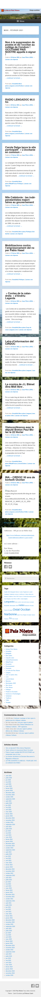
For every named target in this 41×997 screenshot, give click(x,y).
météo (21, 605)
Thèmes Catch (28, 993)
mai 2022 (8, 884)
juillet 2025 (9, 803)
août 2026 (8, 775)
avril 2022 (8, 886)
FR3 (17, 596)
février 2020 (9, 941)
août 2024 (8, 826)
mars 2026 (9, 786)
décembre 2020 (10, 920)
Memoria (8, 681)
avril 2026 (8, 784)
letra (16, 602)
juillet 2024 (9, 828)
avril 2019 (8, 962)
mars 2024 (9, 837)
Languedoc (9, 601)
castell (30, 592)
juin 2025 (8, 805)
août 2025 (8, 801)
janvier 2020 (9, 943)
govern (34, 596)
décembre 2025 (10, 792)
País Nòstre (9, 687)
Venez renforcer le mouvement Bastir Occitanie (19, 750)
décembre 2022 (10, 869)
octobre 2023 (9, 848)
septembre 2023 (10, 850)
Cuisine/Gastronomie (12, 660)
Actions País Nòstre (11, 649)
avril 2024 (8, 835)
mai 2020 (8, 935)
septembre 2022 (10, 875)
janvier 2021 (9, 918)
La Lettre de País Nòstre (13, 670)
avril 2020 (8, 937)
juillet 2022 (9, 879)
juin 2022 (8, 882)
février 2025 (9, 814)
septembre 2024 (10, 824)
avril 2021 (8, 911)
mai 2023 (8, 858)
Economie (8, 664)
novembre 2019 (10, 947)
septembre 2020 (10, 926)
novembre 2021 (10, 896)
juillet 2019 (9, 956)
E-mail (10, 566)
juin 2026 (8, 780)
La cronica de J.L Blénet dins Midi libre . (20, 385)
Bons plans (22, 231)
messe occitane (30, 602)
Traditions (8, 698)
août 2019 (8, 954)
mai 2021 (8, 909)
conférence (22, 594)
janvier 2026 (9, 790)
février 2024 (9, 839)
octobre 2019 (9, 949)
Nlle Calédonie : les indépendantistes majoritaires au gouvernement (20, 199)
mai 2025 (8, 807)
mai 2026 (8, 782)
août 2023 (8, 852)
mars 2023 (9, 862)
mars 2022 (9, 888)
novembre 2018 (10, 973)
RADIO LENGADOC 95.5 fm (20, 101)
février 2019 (9, 967)
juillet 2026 (9, 778)
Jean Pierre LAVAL (15, 598)
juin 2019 (8, 958)
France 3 (21, 596)
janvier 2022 (9, 892)
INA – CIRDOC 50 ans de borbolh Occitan (20, 478)
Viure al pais (15, 618)
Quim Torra (20, 614)
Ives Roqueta (7, 598)
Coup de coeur (10, 658)
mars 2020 (9, 939)
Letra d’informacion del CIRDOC (19, 342)
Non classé (9, 685)
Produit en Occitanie (11, 691)
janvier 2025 (9, 816)
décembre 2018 (10, 971)
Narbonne (27, 605)
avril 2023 (8, 860)
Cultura (26, 594)
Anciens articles (8, 523)
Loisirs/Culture (19, 86)
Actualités (15, 83)
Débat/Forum (13, 183)
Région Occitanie (27, 614)
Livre (16, 329)
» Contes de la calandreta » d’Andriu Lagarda (18, 295)
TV (10, 618)
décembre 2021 (10, 894)
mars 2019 (9, 964)
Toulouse (6, 618)
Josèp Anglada (23, 598)
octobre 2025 (9, 797)
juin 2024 (8, 831)
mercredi (23, 602)
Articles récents (32, 523)
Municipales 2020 (14, 605)
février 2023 (9, 865)
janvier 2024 (9, 841)
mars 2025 (9, 811)
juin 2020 (8, 933)
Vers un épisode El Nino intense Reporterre (18, 748)
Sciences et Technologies (13, 694)
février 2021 (9, 916)
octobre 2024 (9, 822)
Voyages (8, 702)
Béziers (17, 592)
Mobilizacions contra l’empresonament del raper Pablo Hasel (20, 247)
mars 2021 (9, 913)
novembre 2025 (10, 794)
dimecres (31, 594)
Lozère (19, 602)
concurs (17, 594)
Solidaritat (8, 696)
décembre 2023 (10, 843)
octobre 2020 (9, 924)
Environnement (10, 666)
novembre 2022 (10, 871)
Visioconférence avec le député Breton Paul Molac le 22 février (19, 429)
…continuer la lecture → (13, 78)
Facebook (6, 566)
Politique (20, 183)
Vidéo (26, 512)
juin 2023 (8, 856)
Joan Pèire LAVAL (27, 57)
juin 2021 (8, 907)
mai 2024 (8, 833)
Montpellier (6, 605)
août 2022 (8, 877)
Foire (14, 596)
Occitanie (10, 610)
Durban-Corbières (8, 596)
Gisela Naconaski (27, 596)
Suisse (33, 614)
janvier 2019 (9, 969)
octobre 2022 (9, 873)
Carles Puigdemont (24, 592)
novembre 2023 (10, 845)
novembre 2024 (10, 820)
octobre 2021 (9, 899)
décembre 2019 (10, 945)
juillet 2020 (9, 930)
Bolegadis (12, 592)
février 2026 (9, 788)
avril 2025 (8, 809)
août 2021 (8, 903)
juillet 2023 (9, 854)
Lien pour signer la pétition (25, 722)
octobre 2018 (9, 975)
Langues (11, 86)
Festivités (8, 668)
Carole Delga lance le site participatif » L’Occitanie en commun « (20, 149)
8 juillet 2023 (7, 592)
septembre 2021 (10, 901)
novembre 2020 (10, 922)
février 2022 (9, 890)
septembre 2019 (10, 952)
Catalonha (11, 594)
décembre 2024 (10, 818)
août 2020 (8, 928)
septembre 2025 (10, 799)
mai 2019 (8, 960)
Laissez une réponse (11, 59)
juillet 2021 (9, 905)
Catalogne (6, 594)
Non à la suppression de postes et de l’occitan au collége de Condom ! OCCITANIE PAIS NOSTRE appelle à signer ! (20, 48)
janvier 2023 (9, 867)
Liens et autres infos (11, 674)
